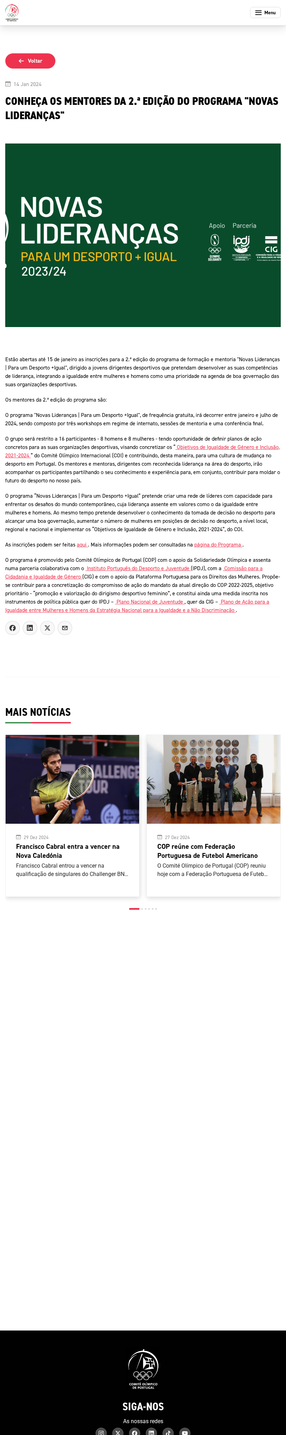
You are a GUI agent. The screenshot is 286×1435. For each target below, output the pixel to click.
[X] (65, 628)
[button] (134, 909)
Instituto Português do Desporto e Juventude (138, 568)
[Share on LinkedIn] (30, 628)
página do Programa (218, 544)
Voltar (35, 60)
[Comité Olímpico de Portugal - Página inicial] (11, 12)
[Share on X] (47, 628)
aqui (82, 544)
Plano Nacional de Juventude (150, 601)
